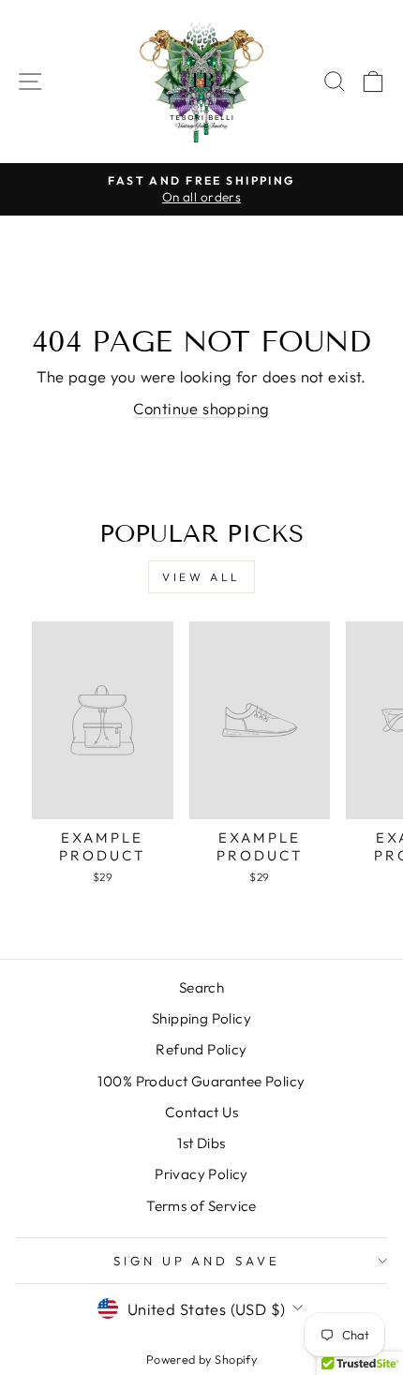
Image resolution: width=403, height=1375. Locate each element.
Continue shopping (201, 408)
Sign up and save (197, 1260)
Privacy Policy (201, 1174)
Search (201, 987)
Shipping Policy (201, 1018)
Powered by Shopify (201, 1359)
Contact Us (201, 1112)
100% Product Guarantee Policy (201, 1081)
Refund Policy (201, 1049)
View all (201, 577)
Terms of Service (201, 1206)
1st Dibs (201, 1143)
